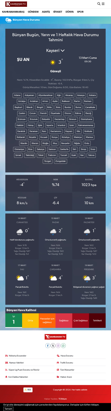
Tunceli (63, 155)
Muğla (45, 143)
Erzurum (34, 119)
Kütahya (66, 137)
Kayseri (68, 131)
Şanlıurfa (64, 149)
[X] (53, 345)
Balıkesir (66, 101)
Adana (17, 95)
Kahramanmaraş (85, 125)
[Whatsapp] (63, 345)
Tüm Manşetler (67, 370)
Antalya (21, 101)
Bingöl (40, 107)
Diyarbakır (55, 113)
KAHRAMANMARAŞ (13, 12)
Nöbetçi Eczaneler (17, 356)
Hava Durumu (67, 356)
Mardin (24, 143)
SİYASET (57, 12)
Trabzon (52, 155)
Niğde (77, 143)
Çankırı (22, 113)
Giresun (72, 119)
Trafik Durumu (66, 363)
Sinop (83, 149)
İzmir (72, 125)
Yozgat (47, 161)
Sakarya (40, 149)
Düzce (68, 113)
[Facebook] (47, 345)
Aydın (55, 101)
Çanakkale (90, 107)
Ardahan (34, 101)
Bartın (77, 101)
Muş (55, 143)
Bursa (78, 107)
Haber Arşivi (66, 377)
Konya (55, 137)
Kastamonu (56, 131)
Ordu (86, 143)
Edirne (78, 113)
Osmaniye (19, 149)
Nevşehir (65, 143)
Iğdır (40, 125)
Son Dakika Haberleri (18, 377)
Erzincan (22, 119)
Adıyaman (29, 95)
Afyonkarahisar (45, 95)
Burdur (68, 107)
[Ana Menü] (103, 4)
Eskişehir (46, 119)
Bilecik (30, 107)
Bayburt (18, 107)
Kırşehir (32, 137)
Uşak (73, 155)
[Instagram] (58, 345)
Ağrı (59, 95)
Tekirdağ (30, 155)
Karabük (21, 131)
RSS (29, 390)
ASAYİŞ (46, 12)
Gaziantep (59, 119)
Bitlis (49, 107)
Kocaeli (43, 137)
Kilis (78, 131)
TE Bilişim (62, 399)
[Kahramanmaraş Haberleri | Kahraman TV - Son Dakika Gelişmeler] (16, 4)
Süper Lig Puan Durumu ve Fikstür (24, 370)
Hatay (31, 125)
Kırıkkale (88, 131)
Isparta (50, 125)
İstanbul (61, 125)
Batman (87, 101)
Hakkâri (20, 125)
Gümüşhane (86, 119)
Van (82, 155)
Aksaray (69, 95)
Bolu (58, 107)
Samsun (52, 149)
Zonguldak (60, 161)
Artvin (45, 101)
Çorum (32, 113)
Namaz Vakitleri (16, 363)
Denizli (43, 113)
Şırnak (18, 155)
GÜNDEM (33, 12)
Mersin (35, 143)
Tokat (41, 155)
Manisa (89, 137)
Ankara (92, 95)
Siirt (74, 149)
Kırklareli (21, 137)
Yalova (91, 155)
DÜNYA (70, 12)
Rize (30, 149)
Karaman (34, 131)
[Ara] (98, 4)
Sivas (92, 149)
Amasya (81, 95)
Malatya (78, 137)
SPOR (80, 12)
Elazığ (88, 113)
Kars (44, 131)
